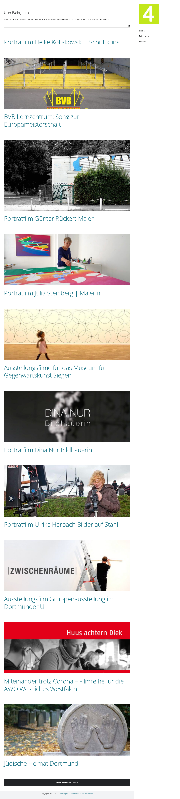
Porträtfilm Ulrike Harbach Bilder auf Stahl (61, 524)
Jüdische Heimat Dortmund (41, 763)
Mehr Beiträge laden (67, 782)
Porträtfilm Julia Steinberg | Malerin (52, 293)
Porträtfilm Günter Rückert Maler (49, 218)
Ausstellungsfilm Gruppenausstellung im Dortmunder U (59, 603)
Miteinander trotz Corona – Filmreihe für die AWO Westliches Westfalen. (64, 685)
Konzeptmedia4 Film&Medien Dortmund (76, 793)
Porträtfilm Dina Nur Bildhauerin (48, 449)
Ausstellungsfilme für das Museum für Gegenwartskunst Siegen (55, 371)
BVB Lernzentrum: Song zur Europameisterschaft (41, 120)
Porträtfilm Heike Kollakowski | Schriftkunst (62, 42)
